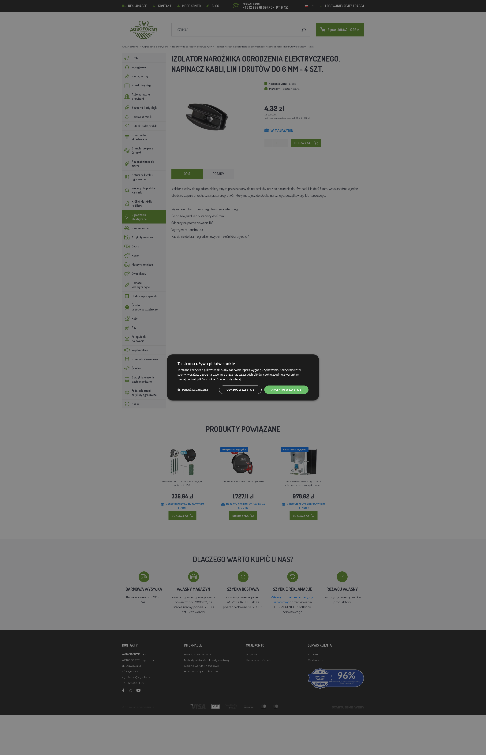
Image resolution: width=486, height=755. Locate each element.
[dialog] (243, 377)
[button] (193, 390)
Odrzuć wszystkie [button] (240, 389)
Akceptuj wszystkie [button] (286, 389)
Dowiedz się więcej (228, 379)
